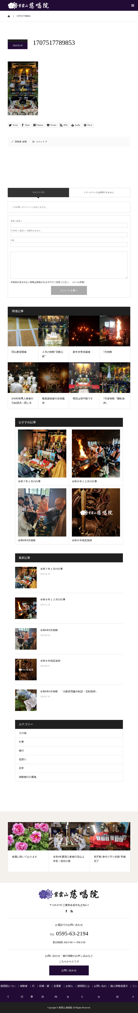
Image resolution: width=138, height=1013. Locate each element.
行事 (21, 742)
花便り (22, 759)
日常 (21, 768)
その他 (22, 733)
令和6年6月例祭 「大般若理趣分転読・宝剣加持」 (69, 691)
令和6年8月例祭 (49, 630)
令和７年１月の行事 (51, 569)
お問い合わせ (69, 970)
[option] (28, 847)
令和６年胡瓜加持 (50, 660)
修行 (21, 750)
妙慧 (24, 141)
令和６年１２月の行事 (52, 599)
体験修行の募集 (27, 777)
